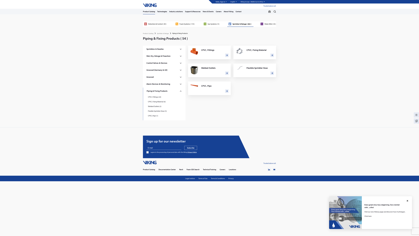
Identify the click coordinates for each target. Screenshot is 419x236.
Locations (232, 169)
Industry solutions (176, 11)
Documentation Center (167, 169)
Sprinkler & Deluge (163, 33)
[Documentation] (416, 121)
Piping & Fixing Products (157, 91)
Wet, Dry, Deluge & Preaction (158, 56)
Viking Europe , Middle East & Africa (251, 2)
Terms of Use (202, 178)
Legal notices (190, 178)
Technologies (162, 11)
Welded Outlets (208, 68)
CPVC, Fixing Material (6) (157, 102)
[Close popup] (407, 201)
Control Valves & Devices (156, 63)
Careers (219, 11)
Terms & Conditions (218, 178)
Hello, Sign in (220, 2)
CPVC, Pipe (206, 86)
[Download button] (269, 11)
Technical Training (209, 169)
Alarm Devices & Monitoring (158, 84)
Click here (368, 216)
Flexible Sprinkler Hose (257, 68)
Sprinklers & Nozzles (155, 49)
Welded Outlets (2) (154, 106)
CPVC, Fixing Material (256, 50)
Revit (181, 169)
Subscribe (190, 148)
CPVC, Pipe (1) (153, 116)
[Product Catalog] (416, 115)
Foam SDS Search (193, 169)
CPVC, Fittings (207, 50)
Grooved (150, 77)
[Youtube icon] (274, 169)
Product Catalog (149, 11)
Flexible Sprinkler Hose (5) (157, 111)
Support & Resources (193, 11)
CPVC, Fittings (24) (154, 97)
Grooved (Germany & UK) (156, 70)
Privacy (231, 178)
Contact (238, 11)
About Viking (228, 11)
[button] (233, 2)
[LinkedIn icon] (269, 169)
